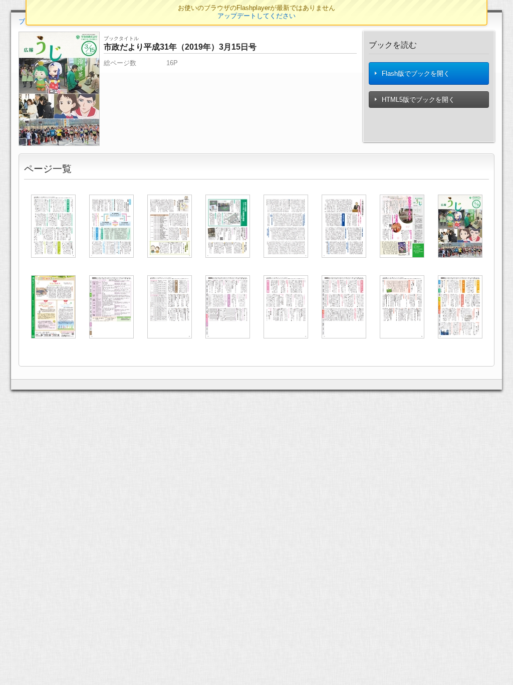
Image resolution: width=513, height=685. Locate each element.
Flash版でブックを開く (415, 73)
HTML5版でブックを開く (417, 99)
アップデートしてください (256, 16)
